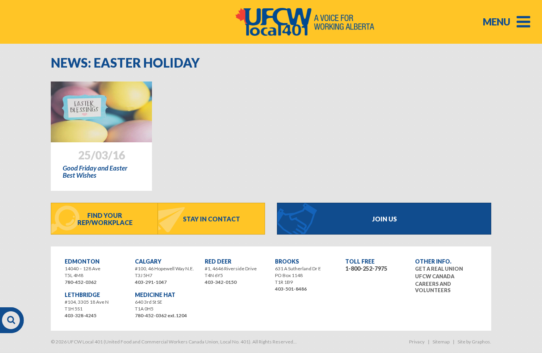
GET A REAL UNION (439, 269)
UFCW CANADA (434, 276)
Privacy (417, 342)
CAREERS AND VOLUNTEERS (433, 287)
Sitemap (441, 342)
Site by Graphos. (474, 342)
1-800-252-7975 (366, 268)
